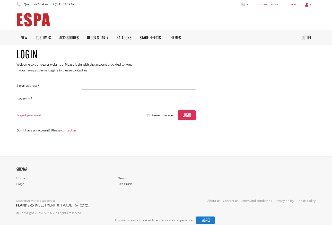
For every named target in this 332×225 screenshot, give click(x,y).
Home (20, 178)
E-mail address (28, 85)
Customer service (268, 4)
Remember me (162, 115)
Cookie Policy (306, 201)
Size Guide (125, 184)
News (122, 178)
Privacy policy (284, 201)
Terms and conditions (256, 201)
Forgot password (29, 115)
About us (213, 201)
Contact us (68, 130)
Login (292, 4)
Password (24, 98)
